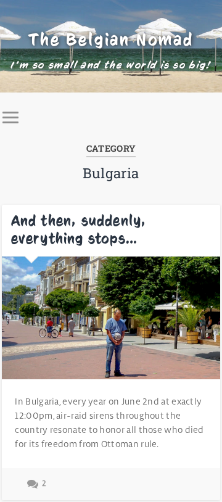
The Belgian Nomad (111, 39)
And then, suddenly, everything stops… (79, 229)
